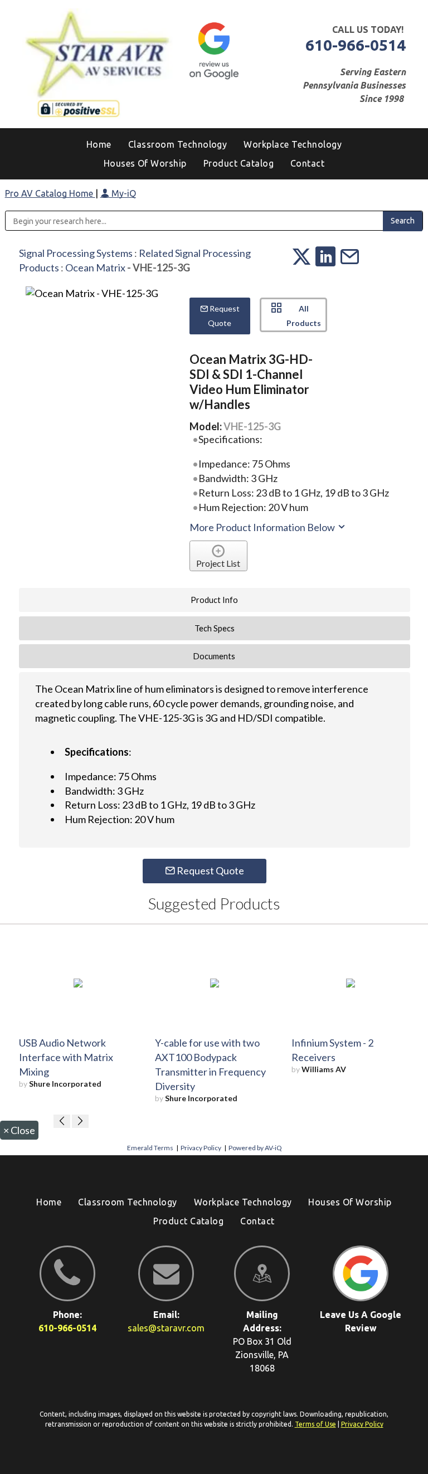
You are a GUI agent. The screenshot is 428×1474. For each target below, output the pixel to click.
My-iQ (122, 193)
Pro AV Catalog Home (50, 193)
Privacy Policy (201, 1148)
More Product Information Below (263, 527)
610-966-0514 (355, 44)
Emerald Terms (150, 1148)
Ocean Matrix (95, 267)
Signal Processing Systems (76, 253)
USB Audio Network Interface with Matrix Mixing (66, 1057)
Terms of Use (315, 1424)
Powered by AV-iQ (255, 1148)
